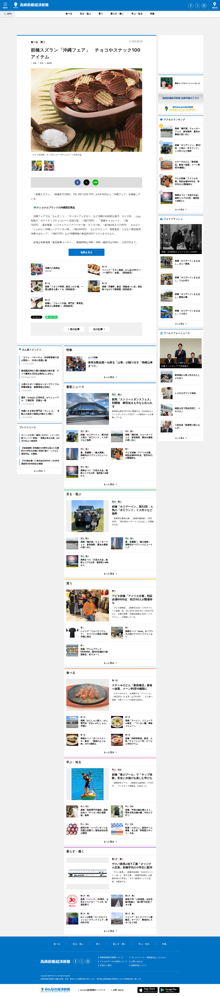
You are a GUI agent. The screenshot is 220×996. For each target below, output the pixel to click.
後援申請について (139, 965)
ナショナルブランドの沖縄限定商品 (56, 207)
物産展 (49, 63)
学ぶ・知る (137, 13)
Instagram (204, 5)
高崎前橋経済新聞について (111, 957)
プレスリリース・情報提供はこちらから (148, 957)
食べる (69, 13)
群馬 (41, 63)
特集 (152, 13)
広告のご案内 (106, 965)
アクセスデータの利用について (113, 961)
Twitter (197, 5)
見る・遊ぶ (85, 13)
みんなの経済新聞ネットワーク (55, 990)
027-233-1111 (85, 194)
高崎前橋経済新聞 (30, 5)
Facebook (190, 5)
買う (100, 13)
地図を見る (86, 252)
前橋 (34, 63)
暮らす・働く (117, 13)
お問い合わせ (137, 961)
